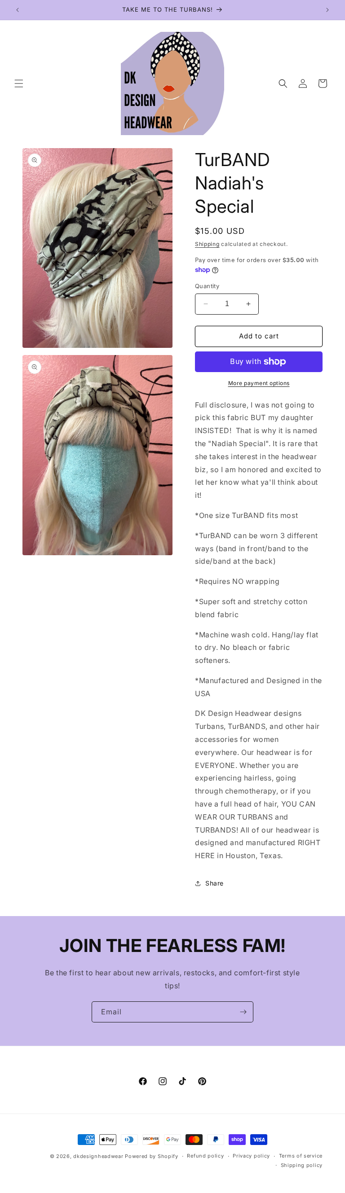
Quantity (207, 285)
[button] (19, 83)
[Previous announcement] (17, 10)
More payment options (259, 383)
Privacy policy (251, 1156)
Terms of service (301, 1156)
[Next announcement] (327, 10)
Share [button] (214, 883)
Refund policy (205, 1156)
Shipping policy (302, 1165)
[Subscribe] (243, 1011)
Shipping (207, 244)
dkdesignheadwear (98, 1156)
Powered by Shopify (151, 1156)
